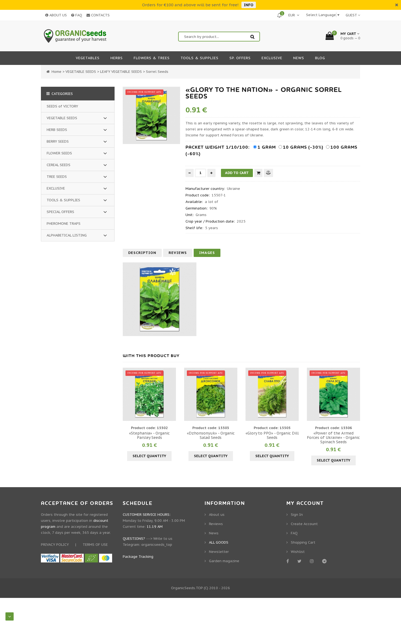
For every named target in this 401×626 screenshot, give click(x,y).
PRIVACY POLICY (55, 544)
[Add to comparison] (268, 173)
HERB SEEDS (57, 129)
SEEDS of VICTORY (62, 106)
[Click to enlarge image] (151, 115)
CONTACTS (100, 15)
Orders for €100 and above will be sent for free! (190, 4)
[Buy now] (258, 173)
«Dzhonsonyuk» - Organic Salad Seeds (211, 435)
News (214, 533)
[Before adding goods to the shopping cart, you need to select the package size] (128, 394)
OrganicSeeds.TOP (187, 588)
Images (207, 252)
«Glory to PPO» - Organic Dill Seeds (272, 435)
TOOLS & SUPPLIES (63, 200)
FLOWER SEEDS (59, 153)
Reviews (178, 252)
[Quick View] (149, 394)
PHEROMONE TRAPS (63, 223)
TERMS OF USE (95, 544)
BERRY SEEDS (58, 141)
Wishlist (298, 551)
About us (217, 514)
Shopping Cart (303, 542)
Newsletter (219, 551)
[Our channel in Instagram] (313, 561)
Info (248, 4)
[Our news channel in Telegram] (325, 561)
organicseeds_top (156, 544)
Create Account (304, 524)
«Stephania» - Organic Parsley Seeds (149, 435)
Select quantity (149, 456)
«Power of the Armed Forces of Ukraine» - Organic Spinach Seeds (333, 437)
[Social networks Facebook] (288, 561)
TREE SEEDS (57, 176)
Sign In (297, 514)
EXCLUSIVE (56, 188)
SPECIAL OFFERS (60, 211)
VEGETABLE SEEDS (62, 118)
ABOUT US (57, 15)
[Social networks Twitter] (300, 561)
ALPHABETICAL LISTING (67, 235)
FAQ (78, 15)
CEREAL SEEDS (58, 165)
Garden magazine (224, 561)
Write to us (162, 538)
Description (142, 252)
